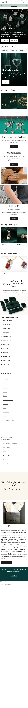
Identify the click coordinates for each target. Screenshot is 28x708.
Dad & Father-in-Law (8, 400)
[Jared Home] (4, 2)
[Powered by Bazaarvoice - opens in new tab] (13, 526)
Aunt (4, 376)
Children (5, 396)
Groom (4, 408)
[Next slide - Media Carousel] (27, 513)
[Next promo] (26, 5)
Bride (4, 384)
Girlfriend (5, 404)
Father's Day (6, 332)
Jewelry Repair (6, 439)
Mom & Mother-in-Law (8, 420)
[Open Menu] (26, 2)
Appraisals (5, 451)
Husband (5, 416)
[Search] (17, 2)
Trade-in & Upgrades (8, 463)
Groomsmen (6, 412)
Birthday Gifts (6, 324)
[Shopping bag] (23, 2)
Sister (4, 424)
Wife (4, 428)
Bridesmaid (5, 388)
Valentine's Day (6, 364)
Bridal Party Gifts (7, 328)
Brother (5, 392)
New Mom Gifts (6, 352)
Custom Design (6, 447)
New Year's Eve (6, 356)
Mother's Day (6, 348)
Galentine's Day (7, 336)
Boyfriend (5, 380)
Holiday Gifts (6, 344)
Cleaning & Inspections (8, 455)
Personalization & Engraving (10, 443)
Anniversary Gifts (7, 320)
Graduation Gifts (7, 340)
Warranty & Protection (8, 459)
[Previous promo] (1, 5)
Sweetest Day (6, 360)
